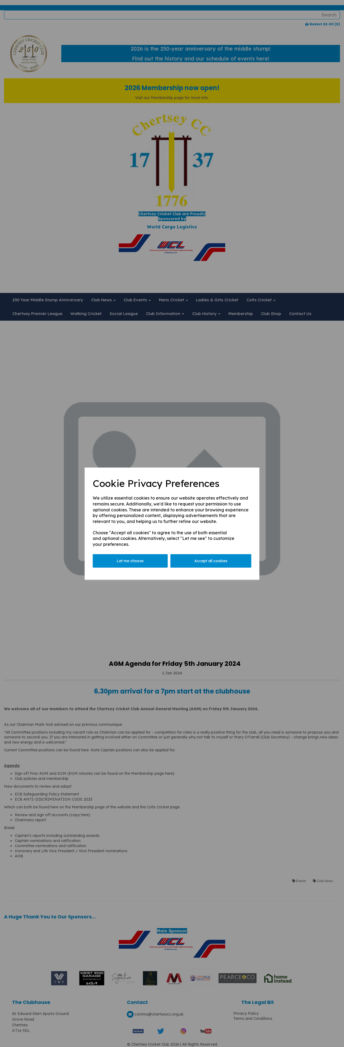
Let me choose (130, 560)
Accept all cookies (210, 560)
